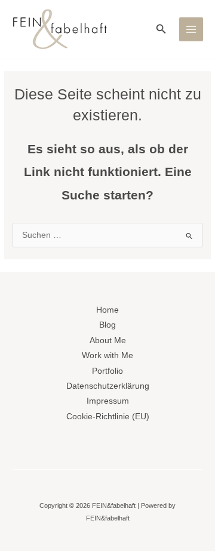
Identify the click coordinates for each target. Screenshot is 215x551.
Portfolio (107, 371)
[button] (161, 29)
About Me (108, 340)
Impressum (108, 400)
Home (107, 309)
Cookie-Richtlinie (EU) (107, 416)
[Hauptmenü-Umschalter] (191, 29)
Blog (107, 324)
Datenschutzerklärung (107, 386)
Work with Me (107, 355)
